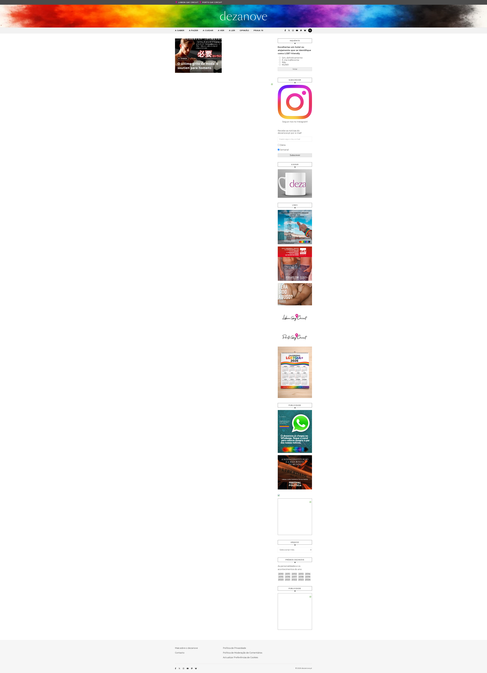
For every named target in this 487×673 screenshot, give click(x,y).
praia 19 (258, 30)
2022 (294, 579)
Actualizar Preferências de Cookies (240, 657)
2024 (307, 579)
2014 (307, 574)
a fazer (193, 30)
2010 (281, 574)
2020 (281, 579)
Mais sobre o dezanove (186, 648)
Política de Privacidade (234, 648)
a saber (179, 30)
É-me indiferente (290, 60)
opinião (244, 30)
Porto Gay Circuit (212, 2)
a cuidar (208, 30)
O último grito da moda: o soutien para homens (198, 65)
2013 (301, 574)
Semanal (284, 150)
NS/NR (285, 65)
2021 (287, 579)
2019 (307, 577)
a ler (232, 30)
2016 (287, 577)
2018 (301, 577)
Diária (282, 145)
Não (284, 62)
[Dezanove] (243, 16)
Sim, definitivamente (292, 58)
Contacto (179, 653)
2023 (301, 579)
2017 (294, 577)
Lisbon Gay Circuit (188, 2)
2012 (294, 574)
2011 (287, 574)
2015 (281, 577)
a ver (221, 30)
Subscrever (295, 155)
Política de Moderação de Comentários (242, 653)
